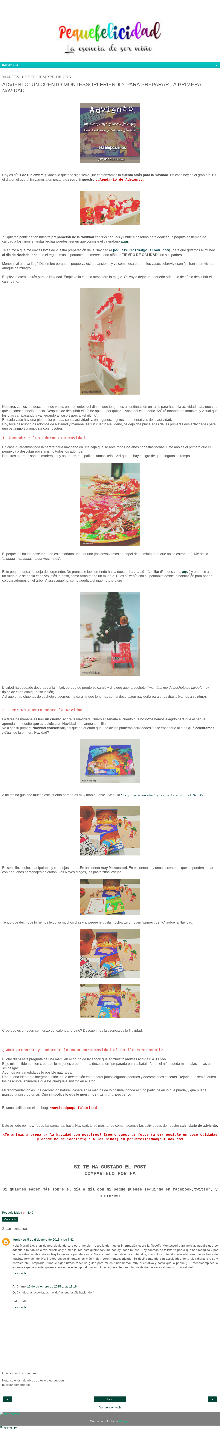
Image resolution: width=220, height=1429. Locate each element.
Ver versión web (110, 1407)
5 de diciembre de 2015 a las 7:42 (50, 1239)
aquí (124, 241)
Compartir (10, 1219)
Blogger (124, 1421)
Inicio (110, 1399)
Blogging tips (8, 1427)
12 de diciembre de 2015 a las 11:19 (52, 1286)
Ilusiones (19, 1239)
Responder (20, 1273)
